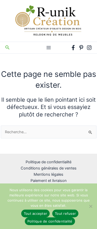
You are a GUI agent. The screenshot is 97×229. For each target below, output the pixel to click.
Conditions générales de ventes (49, 168)
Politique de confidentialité (48, 162)
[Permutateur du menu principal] (48, 47)
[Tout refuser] (90, 206)
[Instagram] (89, 47)
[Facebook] (73, 47)
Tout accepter (35, 213)
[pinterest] (81, 47)
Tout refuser (65, 213)
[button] (7, 47)
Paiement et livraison (49, 180)
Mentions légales (48, 174)
